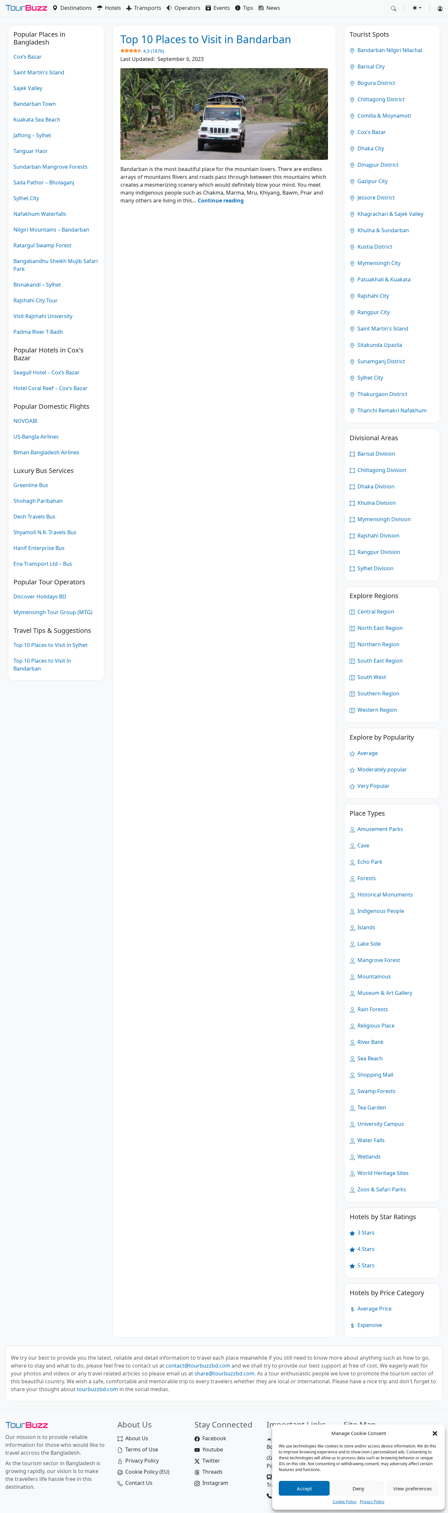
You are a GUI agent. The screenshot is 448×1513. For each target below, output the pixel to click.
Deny (358, 1488)
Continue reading (221, 200)
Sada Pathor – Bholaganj (43, 182)
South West (371, 677)
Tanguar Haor (30, 151)
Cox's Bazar (371, 132)
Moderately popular (381, 769)
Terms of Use (141, 1449)
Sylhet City (26, 198)
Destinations (76, 7)
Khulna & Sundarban (382, 230)
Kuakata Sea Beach (36, 119)
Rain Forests (372, 1009)
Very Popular (373, 785)
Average (367, 753)
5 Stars (365, 1265)
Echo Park (369, 861)
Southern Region (377, 693)
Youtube (212, 1449)
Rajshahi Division (377, 535)
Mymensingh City (378, 263)
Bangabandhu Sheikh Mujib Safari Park (55, 265)
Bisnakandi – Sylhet (37, 284)
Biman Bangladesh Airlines (46, 452)
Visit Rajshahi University (42, 316)
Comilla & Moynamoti (383, 115)
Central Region (375, 611)
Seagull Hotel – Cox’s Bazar (46, 372)
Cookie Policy (344, 1501)
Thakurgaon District (381, 394)
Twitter (211, 1460)
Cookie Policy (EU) (147, 1471)
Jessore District (375, 197)
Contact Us (139, 1482)
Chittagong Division (381, 470)
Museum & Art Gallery (384, 992)
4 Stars (365, 1249)
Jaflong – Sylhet (32, 135)
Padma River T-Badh (38, 331)
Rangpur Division (378, 552)
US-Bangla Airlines (36, 436)
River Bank (370, 1042)
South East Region (379, 660)
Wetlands (368, 1156)
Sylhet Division (375, 568)
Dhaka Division (375, 486)
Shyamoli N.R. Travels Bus (44, 532)
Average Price (374, 1308)
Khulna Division (376, 502)
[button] (435, 1433)
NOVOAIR (25, 421)
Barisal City (370, 66)
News (273, 7)
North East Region (379, 628)
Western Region (376, 709)
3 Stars (365, 1232)
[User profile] (437, 8)
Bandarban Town (34, 103)
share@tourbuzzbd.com (224, 1373)
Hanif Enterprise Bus (39, 548)
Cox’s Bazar (27, 56)
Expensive (369, 1325)
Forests (366, 878)
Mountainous (373, 976)
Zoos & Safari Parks (381, 1189)
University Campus (380, 1123)
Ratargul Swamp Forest (42, 245)
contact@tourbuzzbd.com (198, 1365)
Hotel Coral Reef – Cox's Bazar (50, 388)
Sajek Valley (27, 88)
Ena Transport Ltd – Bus (42, 563)
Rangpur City (373, 312)
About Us (136, 1438)
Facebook (214, 1438)
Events (222, 7)
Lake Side (368, 943)
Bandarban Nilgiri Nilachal (389, 50)
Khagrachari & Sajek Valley (389, 213)
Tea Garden (371, 1107)
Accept (304, 1488)
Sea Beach (369, 1058)
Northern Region (377, 644)
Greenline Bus (30, 485)
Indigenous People (380, 911)
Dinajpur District (377, 164)
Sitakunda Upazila (379, 345)
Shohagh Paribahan (38, 500)
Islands (365, 927)
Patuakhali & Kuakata (383, 279)
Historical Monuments (384, 894)
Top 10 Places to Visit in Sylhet (50, 645)
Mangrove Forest (378, 960)
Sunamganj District (380, 361)
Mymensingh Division (383, 519)
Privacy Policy (372, 1501)
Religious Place (375, 1025)
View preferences (412, 1488)
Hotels (113, 7)
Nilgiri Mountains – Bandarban (51, 229)
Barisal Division (375, 453)
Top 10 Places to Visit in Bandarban (42, 664)
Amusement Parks (379, 829)
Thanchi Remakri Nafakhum (391, 410)
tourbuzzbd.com (97, 1389)
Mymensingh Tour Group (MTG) (52, 612)
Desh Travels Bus (34, 516)
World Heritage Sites (382, 1173)
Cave (362, 845)
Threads (212, 1471)
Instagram (215, 1482)
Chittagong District (380, 99)
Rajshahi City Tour (35, 300)
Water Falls (370, 1140)
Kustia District (374, 246)
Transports (147, 7)
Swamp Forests (376, 1091)
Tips (248, 7)
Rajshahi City (372, 295)
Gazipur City (372, 181)
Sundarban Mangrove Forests (50, 166)
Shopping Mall (374, 1074)
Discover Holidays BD (39, 596)
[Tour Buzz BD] (26, 8)
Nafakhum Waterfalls (39, 213)
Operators (187, 7)
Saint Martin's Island (38, 72)
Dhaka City (370, 148)
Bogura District (375, 82)
